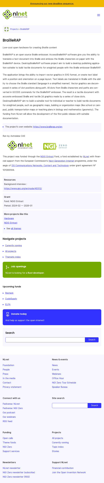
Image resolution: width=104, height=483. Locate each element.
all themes (16, 228)
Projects (14, 29)
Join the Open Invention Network (69, 472)
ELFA (7, 304)
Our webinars (9, 417)
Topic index (58, 446)
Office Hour (58, 378)
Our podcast (9, 412)
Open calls (8, 438)
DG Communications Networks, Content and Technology (40, 165)
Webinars (56, 374)
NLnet (86, 156)
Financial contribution (63, 468)
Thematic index (13, 257)
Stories (55, 451)
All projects (10, 251)
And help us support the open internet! (24, 317)
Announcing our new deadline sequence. (52, 3)
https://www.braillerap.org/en (47, 126)
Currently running (13, 245)
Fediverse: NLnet (11, 403)
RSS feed (7, 421)
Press (5, 374)
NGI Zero (7, 446)
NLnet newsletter (11, 468)
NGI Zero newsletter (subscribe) (19, 472)
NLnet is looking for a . (25, 269)
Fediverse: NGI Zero (13, 408)
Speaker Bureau (59, 387)
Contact (7, 382)
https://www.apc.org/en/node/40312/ (23, 188)
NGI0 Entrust (10, 222)
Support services (11, 451)
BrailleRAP (24, 29)
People (6, 369)
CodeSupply (11, 298)
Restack (9, 293)
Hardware (9, 218)
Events (55, 369)
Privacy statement (12, 387)
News (55, 365)
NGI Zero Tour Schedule (64, 382)
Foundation (8, 365)
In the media (9, 378)
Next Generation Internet (61, 160)
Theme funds (9, 442)
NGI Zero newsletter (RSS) (16, 476)
